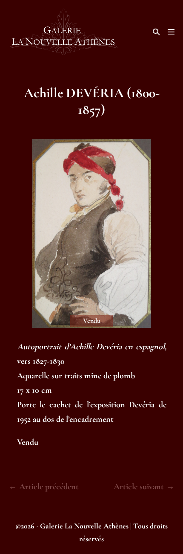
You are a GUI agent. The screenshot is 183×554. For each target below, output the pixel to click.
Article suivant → (144, 486)
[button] (156, 32)
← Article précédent (44, 486)
